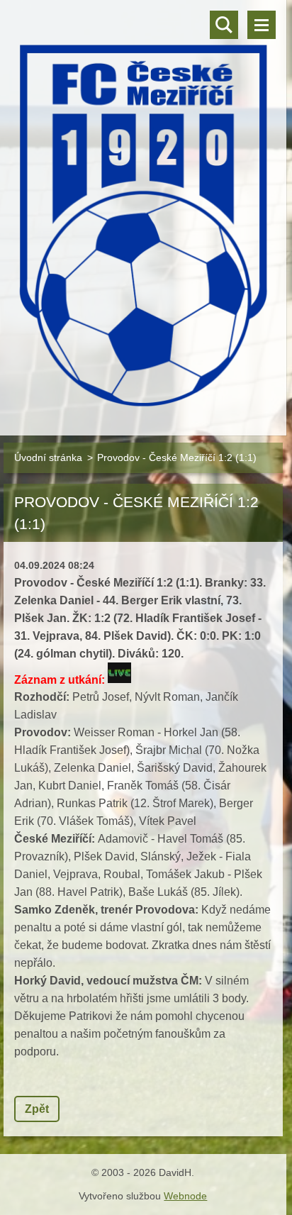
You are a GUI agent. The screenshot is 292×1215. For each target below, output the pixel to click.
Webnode (185, 1196)
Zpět (37, 1109)
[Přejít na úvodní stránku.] (143, 209)
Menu (261, 25)
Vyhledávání (224, 25)
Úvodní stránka (48, 457)
